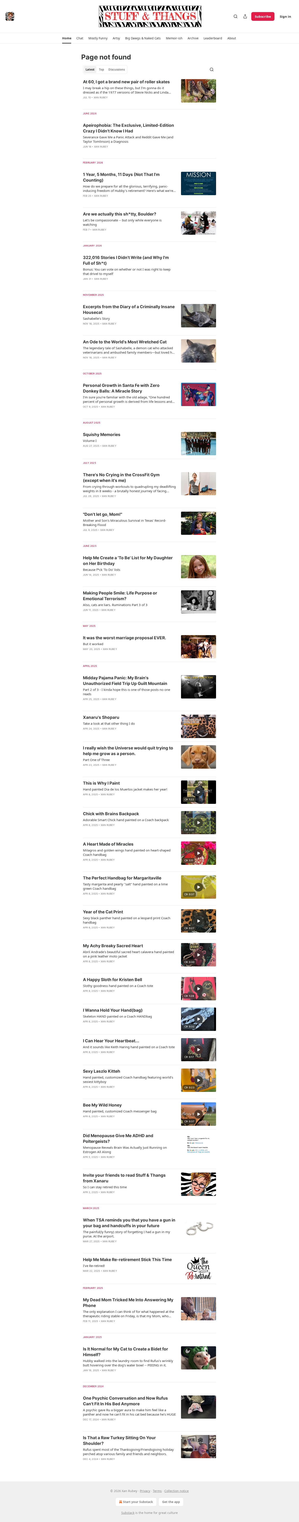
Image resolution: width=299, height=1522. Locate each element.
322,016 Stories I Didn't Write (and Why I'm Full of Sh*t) (126, 260)
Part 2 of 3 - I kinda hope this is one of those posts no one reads (126, 691)
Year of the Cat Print (103, 911)
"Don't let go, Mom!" (102, 514)
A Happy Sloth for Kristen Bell (112, 979)
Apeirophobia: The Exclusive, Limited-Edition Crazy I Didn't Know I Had (128, 128)
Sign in (285, 16)
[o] (198, 792)
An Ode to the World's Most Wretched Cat (125, 341)
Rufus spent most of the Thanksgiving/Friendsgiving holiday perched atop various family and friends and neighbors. (128, 1451)
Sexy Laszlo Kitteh (101, 1071)
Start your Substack (138, 1502)
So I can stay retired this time (105, 1187)
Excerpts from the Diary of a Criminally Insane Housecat (129, 309)
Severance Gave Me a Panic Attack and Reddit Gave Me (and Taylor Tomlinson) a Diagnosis (128, 139)
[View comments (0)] (116, 152)
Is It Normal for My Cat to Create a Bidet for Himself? (125, 1352)
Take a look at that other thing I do (109, 723)
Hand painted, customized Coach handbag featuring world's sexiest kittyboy (128, 1079)
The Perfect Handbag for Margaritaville (122, 878)
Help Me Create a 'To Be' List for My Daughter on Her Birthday (128, 560)
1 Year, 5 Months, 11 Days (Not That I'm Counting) (121, 177)
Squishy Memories (101, 434)
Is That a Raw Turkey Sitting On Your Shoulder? (119, 1440)
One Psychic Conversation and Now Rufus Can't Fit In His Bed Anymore (125, 1401)
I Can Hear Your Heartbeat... (111, 1040)
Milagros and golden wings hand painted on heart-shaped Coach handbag (127, 852)
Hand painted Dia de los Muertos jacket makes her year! (125, 789)
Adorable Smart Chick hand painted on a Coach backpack (126, 820)
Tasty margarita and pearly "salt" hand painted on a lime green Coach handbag (125, 886)
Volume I (90, 440)
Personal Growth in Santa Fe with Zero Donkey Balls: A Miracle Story (121, 388)
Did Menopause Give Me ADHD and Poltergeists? (118, 1138)
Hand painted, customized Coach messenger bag (120, 1111)
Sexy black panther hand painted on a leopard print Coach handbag (126, 920)
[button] (67, 38)
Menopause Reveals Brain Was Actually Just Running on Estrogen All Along (125, 1149)
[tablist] (105, 69)
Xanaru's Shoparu (101, 717)
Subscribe (263, 16)
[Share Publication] (245, 16)
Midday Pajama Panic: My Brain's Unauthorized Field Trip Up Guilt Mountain (125, 680)
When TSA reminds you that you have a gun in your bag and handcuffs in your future (129, 1223)
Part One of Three (96, 760)
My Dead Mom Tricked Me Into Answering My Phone (128, 1302)
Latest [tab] (90, 69)
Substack (127, 1513)
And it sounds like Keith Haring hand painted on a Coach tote (129, 1047)
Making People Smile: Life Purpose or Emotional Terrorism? (120, 596)
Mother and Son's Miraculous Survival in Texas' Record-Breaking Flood (124, 522)
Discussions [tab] (116, 69)
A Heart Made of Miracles (108, 844)
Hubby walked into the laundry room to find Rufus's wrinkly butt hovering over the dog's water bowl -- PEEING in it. (128, 1363)
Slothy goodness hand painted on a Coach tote (118, 985)
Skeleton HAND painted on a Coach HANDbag (117, 1016)
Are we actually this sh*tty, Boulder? (119, 214)
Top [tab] (101, 69)
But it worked (93, 644)
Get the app (171, 1502)
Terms (157, 1491)
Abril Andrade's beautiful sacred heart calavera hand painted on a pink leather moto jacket (128, 954)
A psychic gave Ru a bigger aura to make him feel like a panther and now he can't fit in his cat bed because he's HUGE (129, 1412)
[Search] (235, 16)
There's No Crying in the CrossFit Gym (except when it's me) (121, 477)
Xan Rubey (101, 97)
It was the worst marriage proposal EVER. (124, 637)
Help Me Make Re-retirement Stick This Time (127, 1259)
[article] (149, 92)
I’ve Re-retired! (94, 1265)
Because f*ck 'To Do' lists (101, 569)
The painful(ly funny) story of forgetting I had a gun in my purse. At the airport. (126, 1234)
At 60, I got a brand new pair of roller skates (126, 81)
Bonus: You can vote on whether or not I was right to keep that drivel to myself (127, 271)
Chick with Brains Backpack (111, 813)
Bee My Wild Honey (102, 1105)
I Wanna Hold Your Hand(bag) (113, 1010)
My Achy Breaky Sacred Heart (113, 945)
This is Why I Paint (101, 783)
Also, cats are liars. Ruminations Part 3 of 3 (115, 605)
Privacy (145, 1491)
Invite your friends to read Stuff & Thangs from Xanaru (124, 1178)
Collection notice (176, 1491)
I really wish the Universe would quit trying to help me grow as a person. (128, 750)
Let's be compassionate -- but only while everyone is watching (122, 222)
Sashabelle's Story (96, 318)
